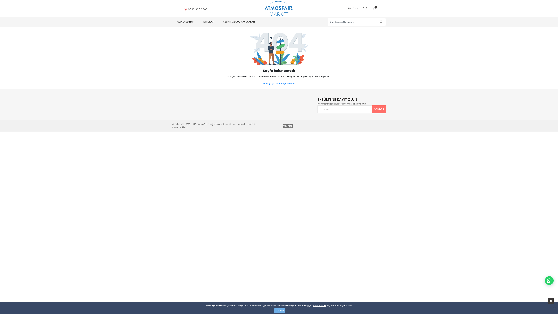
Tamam (280, 310)
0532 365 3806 (197, 9)
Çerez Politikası (319, 305)
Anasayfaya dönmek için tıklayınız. (279, 83)
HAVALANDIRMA (185, 21)
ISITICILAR (208, 21)
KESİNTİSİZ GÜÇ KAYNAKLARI (239, 21)
